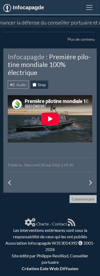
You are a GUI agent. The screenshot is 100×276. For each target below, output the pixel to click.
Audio (20, 84)
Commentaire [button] (83, 199)
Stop (41, 84)
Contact (59, 223)
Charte (42, 223)
